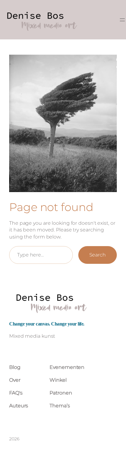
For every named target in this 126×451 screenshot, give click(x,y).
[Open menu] (122, 20)
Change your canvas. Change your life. (46, 323)
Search (97, 255)
